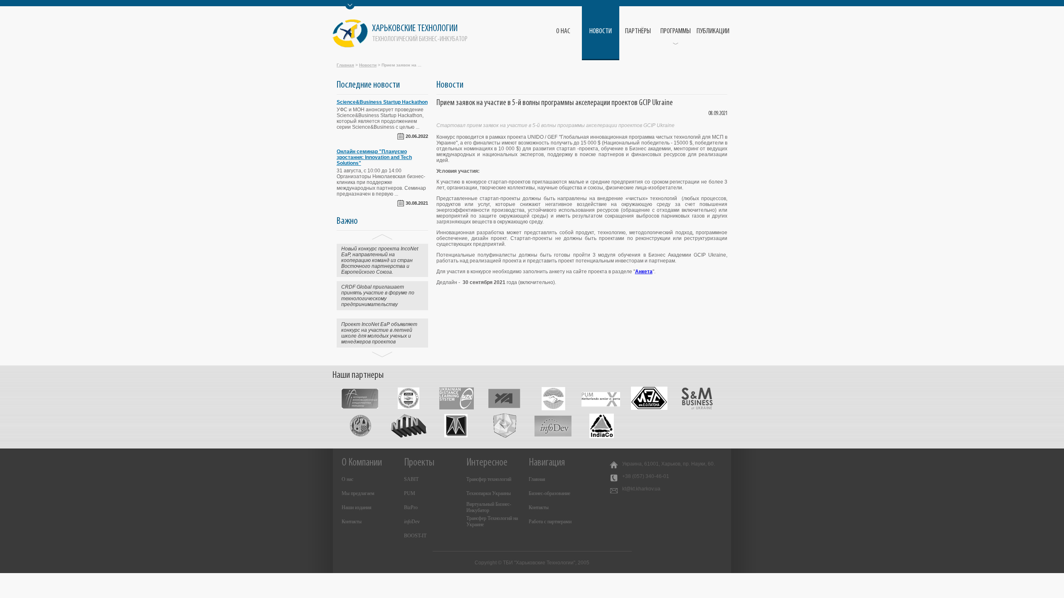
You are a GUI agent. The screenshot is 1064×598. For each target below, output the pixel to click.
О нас (347, 479)
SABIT (411, 479)
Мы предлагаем (358, 493)
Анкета (644, 271)
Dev (412, 521)
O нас (563, 31)
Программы (675, 31)
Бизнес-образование (549, 493)
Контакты (352, 521)
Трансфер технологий (488, 479)
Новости (600, 31)
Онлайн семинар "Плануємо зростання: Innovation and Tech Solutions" (374, 157)
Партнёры (638, 31)
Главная (345, 65)
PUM (409, 493)
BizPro (411, 507)
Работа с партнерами (550, 521)
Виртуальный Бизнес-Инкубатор (488, 507)
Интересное (486, 463)
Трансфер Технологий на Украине (492, 521)
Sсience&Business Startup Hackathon (382, 102)
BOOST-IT (415, 536)
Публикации (713, 31)
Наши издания (357, 507)
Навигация (547, 463)
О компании (362, 463)
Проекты (419, 463)
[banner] (402, 33)
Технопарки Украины (488, 493)
